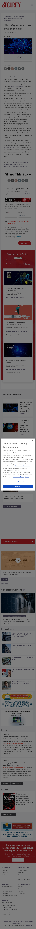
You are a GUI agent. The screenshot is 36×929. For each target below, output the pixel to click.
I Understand (18, 486)
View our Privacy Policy (21, 477)
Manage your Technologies (18, 482)
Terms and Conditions (22, 466)
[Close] (33, 440)
